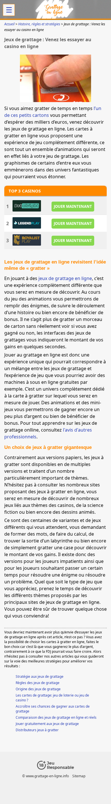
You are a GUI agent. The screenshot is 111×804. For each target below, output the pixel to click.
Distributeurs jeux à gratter (37, 730)
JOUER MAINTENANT (73, 206)
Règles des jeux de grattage (37, 682)
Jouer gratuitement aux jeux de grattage (47, 723)
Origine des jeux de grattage (38, 689)
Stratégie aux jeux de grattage (39, 676)
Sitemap (78, 776)
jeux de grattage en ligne (65, 278)
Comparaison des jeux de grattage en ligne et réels (56, 717)
